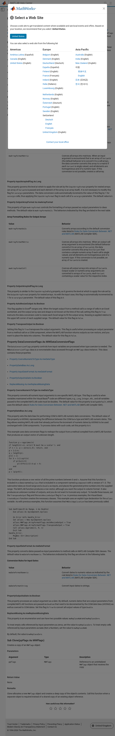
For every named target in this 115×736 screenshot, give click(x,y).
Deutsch (49, 119)
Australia (79, 55)
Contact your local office (57, 142)
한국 (77, 84)
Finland (46, 71)
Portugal (47, 107)
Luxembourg (49, 88)
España (46, 67)
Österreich (47, 103)
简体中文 (82, 71)
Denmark (47, 59)
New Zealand (81, 63)
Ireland (46, 80)
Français (49, 128)
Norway (46, 98)
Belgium (46, 55)
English (48, 124)
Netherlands (48, 94)
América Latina (17, 55)
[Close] (104, 8)
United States (16, 63)
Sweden (46, 111)
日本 (77, 80)
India (77, 59)
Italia (45, 84)
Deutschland (48, 63)
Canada (13, 59)
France (46, 75)
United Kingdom (50, 132)
